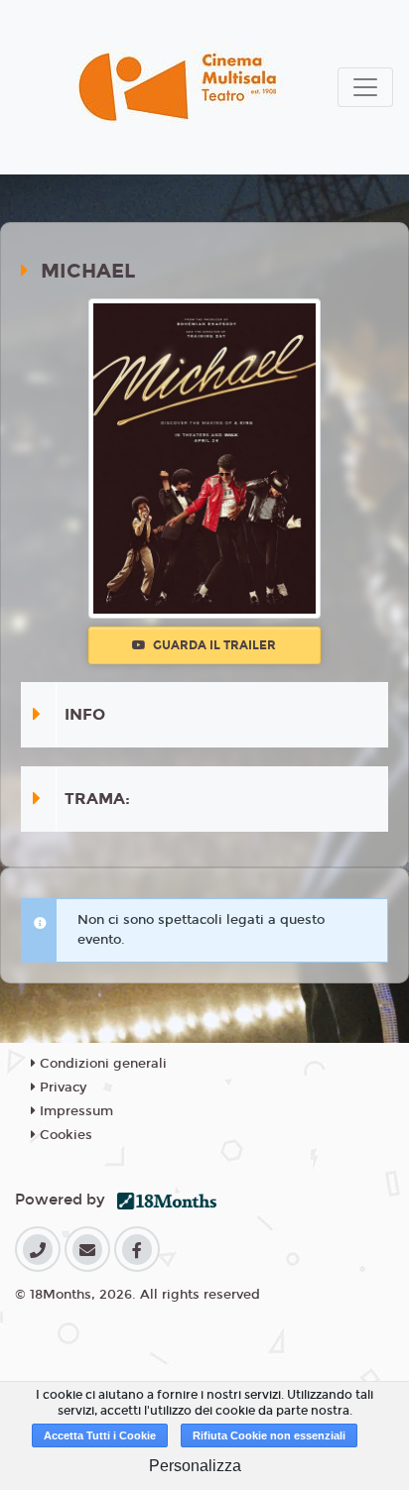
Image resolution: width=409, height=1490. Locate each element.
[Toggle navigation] (365, 87)
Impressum (74, 1111)
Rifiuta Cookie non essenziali (269, 1435)
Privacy (61, 1087)
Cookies (64, 1135)
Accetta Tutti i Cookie (100, 1435)
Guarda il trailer (213, 645)
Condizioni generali (101, 1064)
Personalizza (195, 1465)
